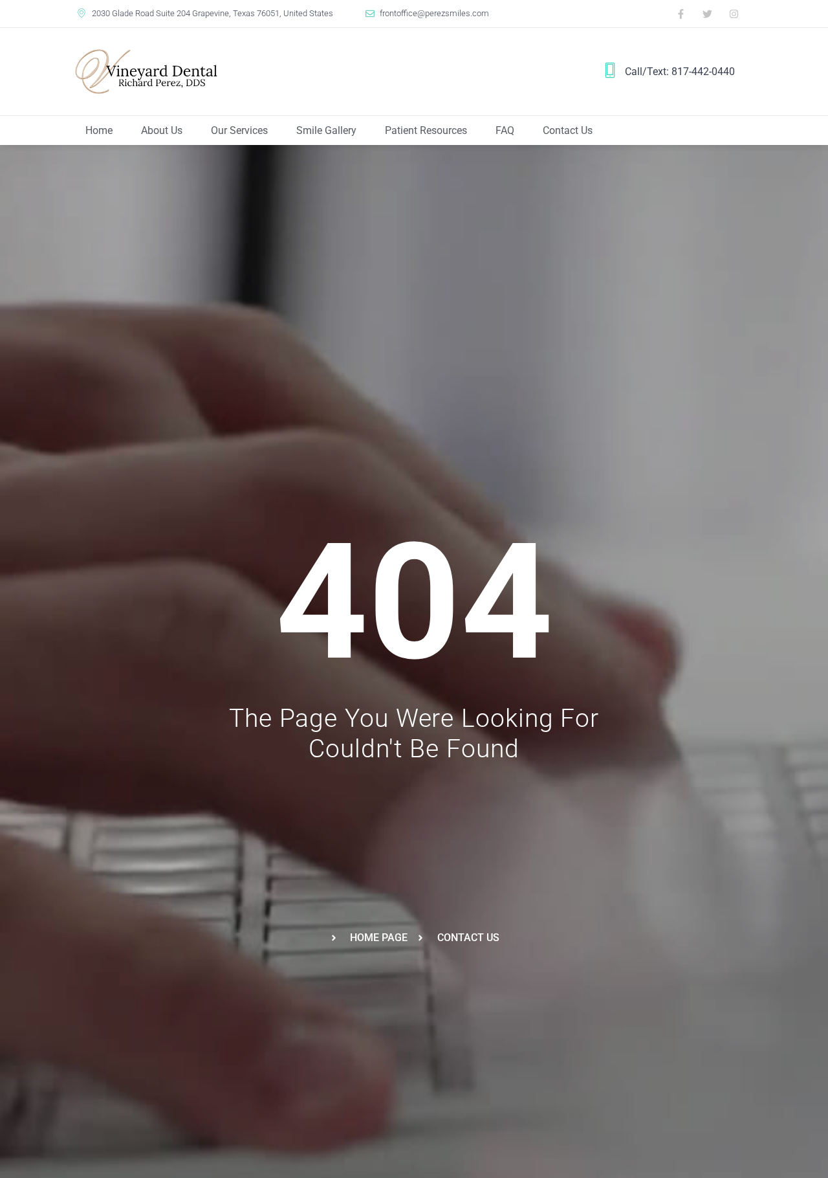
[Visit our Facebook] (681, 13)
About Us (161, 130)
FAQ (505, 130)
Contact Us (568, 130)
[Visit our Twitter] (707, 13)
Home (99, 130)
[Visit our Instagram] (734, 13)
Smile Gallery (326, 130)
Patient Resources (426, 130)
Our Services (239, 130)
